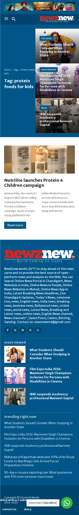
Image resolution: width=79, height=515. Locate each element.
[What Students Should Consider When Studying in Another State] (14, 354)
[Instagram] (15, 330)
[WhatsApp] (38, 330)
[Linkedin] (22, 330)
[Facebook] (7, 330)
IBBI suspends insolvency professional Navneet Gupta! (52, 396)
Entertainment (48, 69)
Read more (15, 225)
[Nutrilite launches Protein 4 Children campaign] (39, 159)
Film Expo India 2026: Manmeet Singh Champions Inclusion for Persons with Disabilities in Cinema (50, 375)
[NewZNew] (57, 19)
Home (7, 69)
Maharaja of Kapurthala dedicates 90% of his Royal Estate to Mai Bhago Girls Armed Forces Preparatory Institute (39, 461)
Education (46, 38)
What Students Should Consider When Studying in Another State (50, 354)
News (44, 108)
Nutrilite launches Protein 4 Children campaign (33, 183)
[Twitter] (30, 330)
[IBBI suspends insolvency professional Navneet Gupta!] (14, 396)
